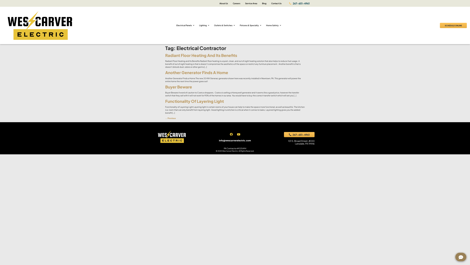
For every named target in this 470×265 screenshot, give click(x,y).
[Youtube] (238, 134)
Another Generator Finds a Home (196, 72)
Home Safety (272, 25)
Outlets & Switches (223, 25)
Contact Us (276, 3)
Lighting (203, 25)
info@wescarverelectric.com (235, 140)
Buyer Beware (178, 86)
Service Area (251, 3)
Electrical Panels (184, 25)
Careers (236, 3)
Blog (264, 3)
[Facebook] (231, 134)
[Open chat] (460, 257)
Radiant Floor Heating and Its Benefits (201, 55)
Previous (170, 118)
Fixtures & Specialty (249, 25)
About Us (223, 3)
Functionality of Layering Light (194, 101)
